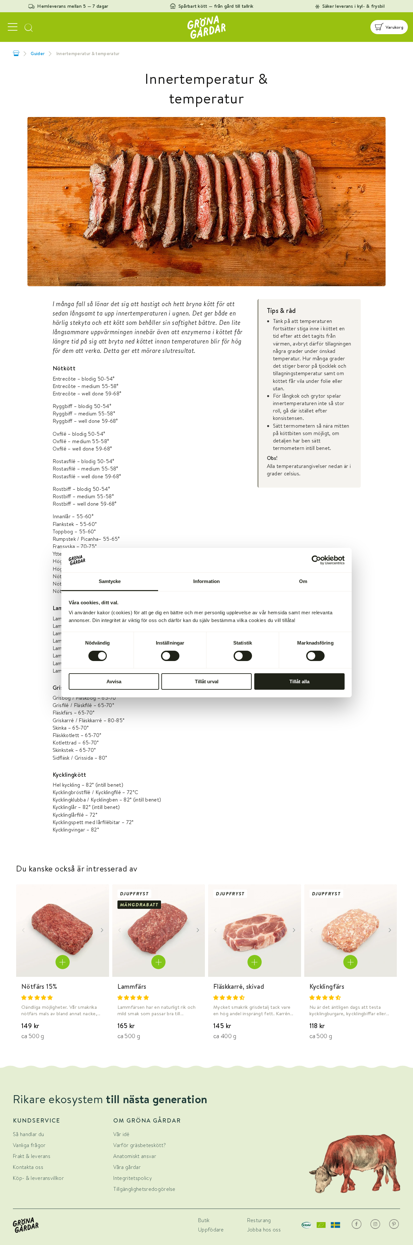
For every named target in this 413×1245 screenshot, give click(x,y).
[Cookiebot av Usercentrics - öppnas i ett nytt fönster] (316, 560)
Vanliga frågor (29, 1145)
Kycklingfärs (327, 986)
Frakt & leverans (31, 1156)
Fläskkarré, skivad (238, 986)
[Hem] (16, 53)
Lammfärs (131, 986)
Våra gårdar (127, 1167)
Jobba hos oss (264, 1229)
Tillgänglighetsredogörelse (144, 1189)
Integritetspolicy (132, 1178)
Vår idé (121, 1134)
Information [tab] (206, 581)
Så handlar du (28, 1134)
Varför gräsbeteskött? (139, 1145)
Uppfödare (211, 1229)
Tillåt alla (299, 681)
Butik (204, 1220)
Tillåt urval (206, 681)
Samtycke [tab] (110, 581)
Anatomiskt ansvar (134, 1156)
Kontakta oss (28, 1167)
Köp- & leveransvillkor (38, 1178)
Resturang (259, 1220)
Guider (38, 53)
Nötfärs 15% (39, 986)
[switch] (170, 656)
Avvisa (113, 681)
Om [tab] (303, 581)
